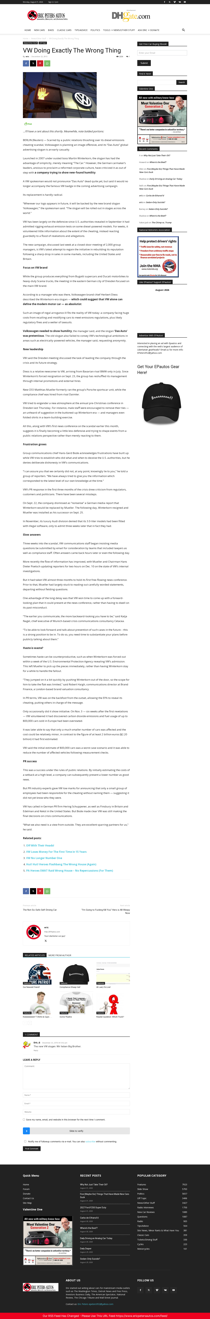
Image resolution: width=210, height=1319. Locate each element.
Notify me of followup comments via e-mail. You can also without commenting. (72, 1141)
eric (27, 56)
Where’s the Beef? (157, 162)
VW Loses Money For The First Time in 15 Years (56, 852)
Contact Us (28, 1198)
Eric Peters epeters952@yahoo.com (95, 1304)
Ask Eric (142, 30)
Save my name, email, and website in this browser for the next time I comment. (65, 1119)
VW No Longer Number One (44, 858)
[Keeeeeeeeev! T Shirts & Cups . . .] (39, 1002)
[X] (33, 63)
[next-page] (30, 1023)
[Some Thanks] (76, 1002)
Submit (144, 63)
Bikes (51, 30)
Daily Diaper (85, 1248)
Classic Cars (64, 30)
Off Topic (43, 43)
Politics (95, 30)
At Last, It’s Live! (103, 987)
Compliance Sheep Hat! (70, 987)
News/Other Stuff (124, 30)
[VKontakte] (165, 1290)
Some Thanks (66, 1017)
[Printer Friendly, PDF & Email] (76, 124)
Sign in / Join (53, 2)
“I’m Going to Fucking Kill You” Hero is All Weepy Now (105, 911)
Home (27, 30)
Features (27, 983)
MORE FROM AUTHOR (59, 955)
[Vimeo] (157, 1290)
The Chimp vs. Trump (161, 222)
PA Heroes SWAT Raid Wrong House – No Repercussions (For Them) (69, 870)
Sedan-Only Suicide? (155, 202)
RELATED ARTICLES (35, 955)
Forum (26, 1189)
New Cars (39, 30)
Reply (36, 1050)
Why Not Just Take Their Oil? (156, 155)
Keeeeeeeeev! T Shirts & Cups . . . (37, 1017)
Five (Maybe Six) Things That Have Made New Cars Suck (104, 1195)
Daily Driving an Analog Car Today (165, 178)
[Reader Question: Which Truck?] (113, 1002)
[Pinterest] (40, 63)
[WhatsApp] (47, 63)
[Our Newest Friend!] (39, 973)
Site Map (27, 1202)
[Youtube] (173, 1290)
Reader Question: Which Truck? (110, 1017)
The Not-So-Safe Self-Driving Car (40, 909)
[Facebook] (26, 63)
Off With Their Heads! (40, 845)
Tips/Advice (81, 30)
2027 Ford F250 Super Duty (93, 1207)
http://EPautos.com (52, 932)
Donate (154, 30)
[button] (183, 30)
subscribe (90, 1141)
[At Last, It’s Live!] (113, 973)
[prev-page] (25, 1023)
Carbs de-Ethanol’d (155, 195)
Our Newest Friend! (31, 987)
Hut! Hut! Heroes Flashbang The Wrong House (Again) (61, 864)
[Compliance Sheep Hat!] (76, 973)
